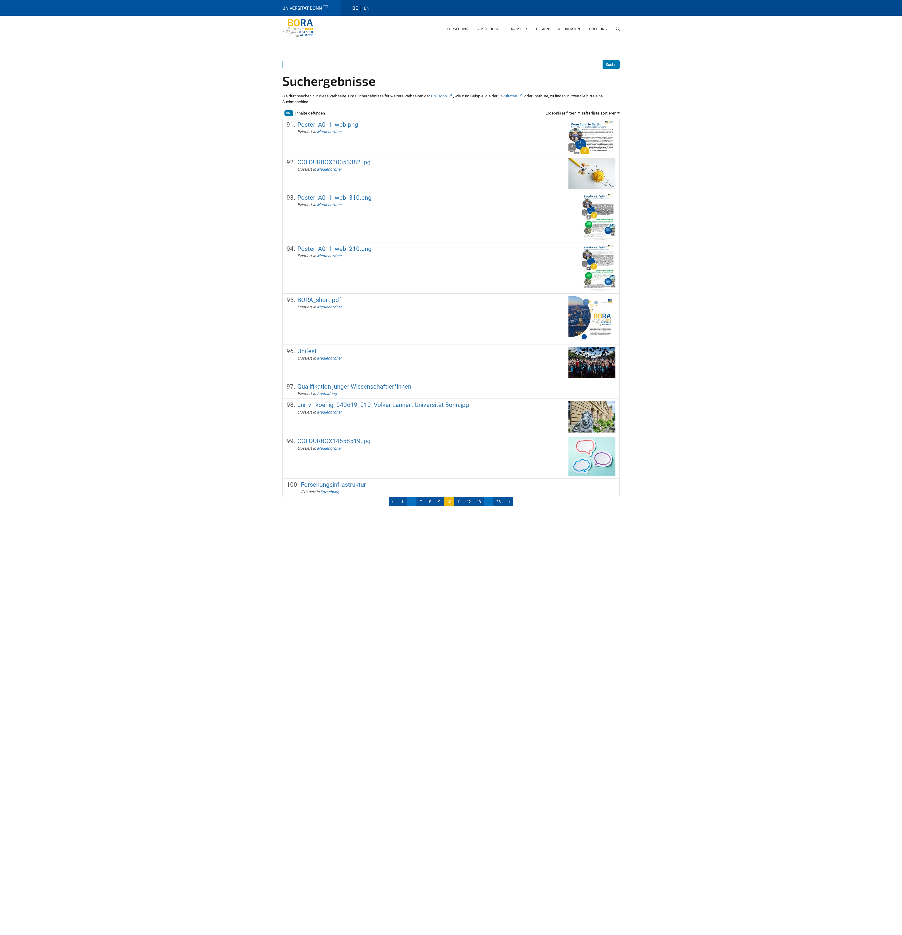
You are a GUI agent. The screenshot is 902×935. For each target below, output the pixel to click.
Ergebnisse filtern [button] (560, 113)
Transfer (518, 29)
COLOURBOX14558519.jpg (334, 441)
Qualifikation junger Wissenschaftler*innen (354, 386)
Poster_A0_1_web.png (327, 124)
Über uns (598, 29)
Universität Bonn (302, 8)
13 (479, 501)
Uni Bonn (439, 96)
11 (459, 501)
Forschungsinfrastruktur (333, 484)
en (366, 8)
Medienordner (329, 131)
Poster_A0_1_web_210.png (334, 248)
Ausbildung (488, 29)
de (355, 8)
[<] (393, 501)
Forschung (457, 29)
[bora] (305, 28)
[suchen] (616, 32)
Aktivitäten (569, 29)
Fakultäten (507, 96)
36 (498, 501)
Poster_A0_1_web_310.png (334, 197)
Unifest (307, 351)
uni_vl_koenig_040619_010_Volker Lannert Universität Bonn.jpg (383, 404)
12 (469, 501)
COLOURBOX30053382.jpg (334, 162)
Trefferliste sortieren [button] (598, 113)
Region (542, 29)
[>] (508, 501)
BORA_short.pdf (319, 299)
